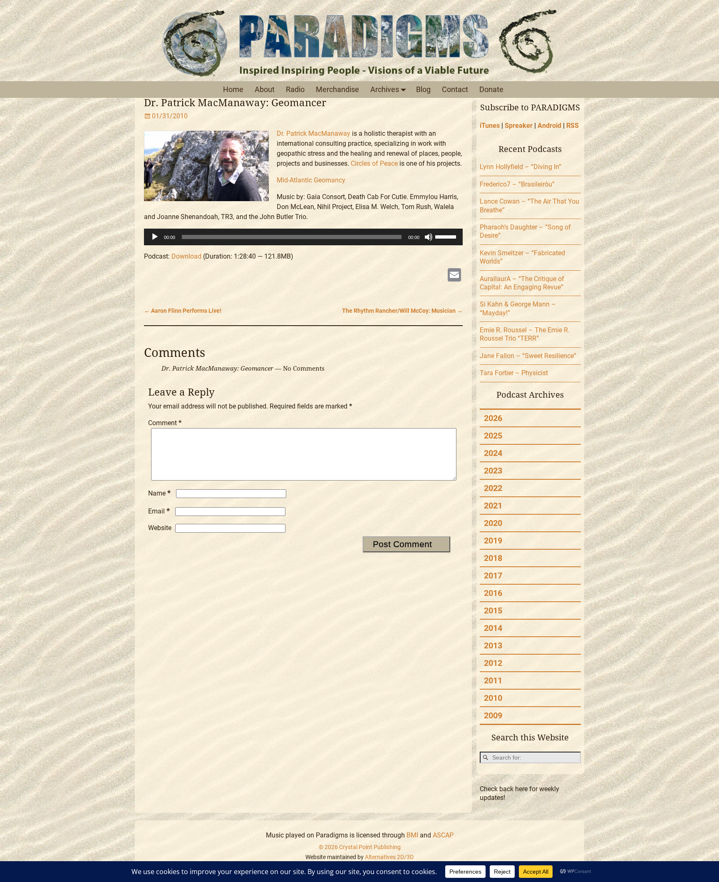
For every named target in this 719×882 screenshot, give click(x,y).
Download (186, 256)
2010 (493, 698)
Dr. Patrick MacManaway (313, 133)
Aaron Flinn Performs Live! (182, 310)
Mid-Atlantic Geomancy (311, 180)
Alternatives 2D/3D (389, 857)
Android (549, 126)
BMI (412, 835)
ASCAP (443, 835)
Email (159, 511)
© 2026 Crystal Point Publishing (360, 847)
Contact (455, 89)
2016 (493, 593)
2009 (493, 715)
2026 (493, 418)
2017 (493, 576)
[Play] (155, 237)
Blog (423, 89)
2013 (493, 645)
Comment (164, 423)
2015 (493, 610)
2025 (493, 436)
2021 (493, 506)
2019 (493, 541)
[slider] (447, 236)
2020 (493, 523)
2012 (493, 663)
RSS (572, 126)
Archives (384, 89)
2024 (493, 453)
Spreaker (519, 126)
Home (233, 89)
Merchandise (337, 89)
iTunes (490, 126)
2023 (493, 471)
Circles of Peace (374, 163)
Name (159, 493)
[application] (303, 237)
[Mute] (428, 237)
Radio (295, 89)
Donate (491, 89)
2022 (493, 488)
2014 (493, 628)
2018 (493, 558)
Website (159, 528)
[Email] (454, 276)
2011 (493, 680)
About (265, 89)
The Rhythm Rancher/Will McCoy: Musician (402, 310)
